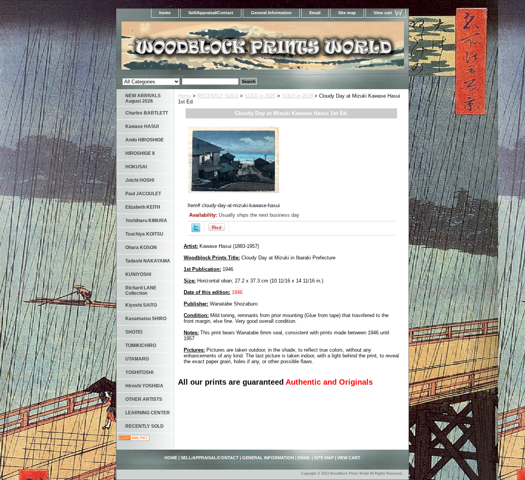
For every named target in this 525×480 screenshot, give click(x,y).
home (165, 12)
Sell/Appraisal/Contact (210, 12)
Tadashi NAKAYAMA (147, 261)
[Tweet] (195, 230)
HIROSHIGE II (140, 153)
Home (184, 96)
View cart (383, 12)
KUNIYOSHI (138, 274)
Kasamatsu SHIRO (145, 318)
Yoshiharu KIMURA (146, 220)
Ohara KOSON (141, 247)
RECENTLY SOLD (217, 96)
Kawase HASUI (142, 126)
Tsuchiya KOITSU (144, 234)
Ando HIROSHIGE (144, 140)
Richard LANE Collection (140, 290)
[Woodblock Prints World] (212, 48)
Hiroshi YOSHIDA (144, 386)
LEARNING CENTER (147, 412)
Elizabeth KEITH (142, 207)
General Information (271, 12)
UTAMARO (137, 359)
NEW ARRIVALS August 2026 (143, 98)
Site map (347, 12)
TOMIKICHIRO (140, 345)
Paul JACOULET (143, 193)
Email (315, 12)
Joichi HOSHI (139, 180)
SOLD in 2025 (260, 96)
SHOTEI (133, 332)
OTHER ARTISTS (143, 399)
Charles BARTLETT (146, 113)
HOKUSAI (136, 166)
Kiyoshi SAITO (141, 305)
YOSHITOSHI (139, 372)
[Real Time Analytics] (133, 439)
